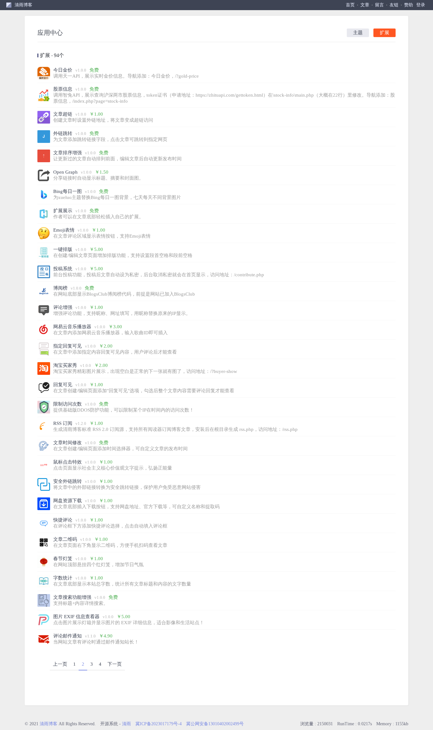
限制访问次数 (67, 404)
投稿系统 (62, 268)
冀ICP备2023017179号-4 (158, 723)
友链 (394, 5)
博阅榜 (60, 288)
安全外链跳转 (67, 481)
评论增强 (62, 307)
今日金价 (62, 70)
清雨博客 (23, 5)
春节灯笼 (62, 558)
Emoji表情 (63, 230)
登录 (420, 5)
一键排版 (62, 249)
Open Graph (65, 172)
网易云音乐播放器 (72, 326)
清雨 (126, 723)
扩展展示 (62, 210)
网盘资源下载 (67, 500)
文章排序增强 (67, 152)
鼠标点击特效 (67, 461)
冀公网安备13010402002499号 (215, 723)
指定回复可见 (67, 346)
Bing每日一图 (67, 191)
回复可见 (62, 384)
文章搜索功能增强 (72, 597)
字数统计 (62, 577)
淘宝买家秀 (65, 365)
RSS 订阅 (62, 423)
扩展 (384, 32)
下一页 (114, 664)
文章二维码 (65, 539)
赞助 (408, 5)
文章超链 (62, 114)
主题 (358, 32)
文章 (364, 5)
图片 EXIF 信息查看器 (76, 616)
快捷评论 (62, 519)
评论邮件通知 (67, 635)
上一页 (60, 664)
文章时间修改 (67, 442)
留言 (379, 5)
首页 (350, 5)
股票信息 (62, 89)
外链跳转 (62, 133)
